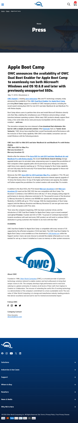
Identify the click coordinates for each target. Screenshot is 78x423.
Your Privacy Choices (62, 414)
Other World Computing (28, 279)
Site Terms (41, 414)
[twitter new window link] (16, 353)
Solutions (5, 362)
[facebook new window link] (2, 353)
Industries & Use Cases (10, 370)
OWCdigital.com (54, 233)
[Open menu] (2, 4)
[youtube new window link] (11, 353)
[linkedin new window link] (20, 353)
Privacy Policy (50, 414)
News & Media (6, 399)
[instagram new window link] (7, 353)
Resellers (5, 392)
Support (4, 377)
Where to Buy (6, 385)
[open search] (68, 4)
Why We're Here (7, 407)
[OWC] (39, 6)
